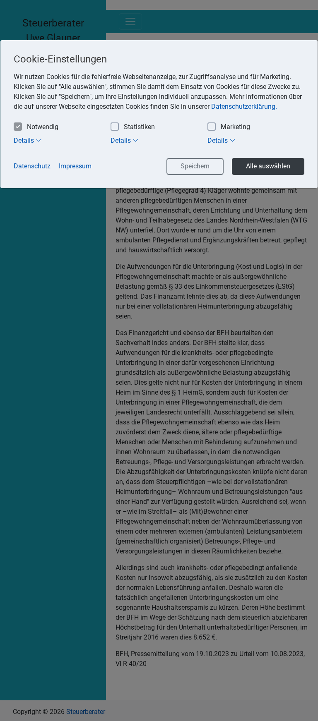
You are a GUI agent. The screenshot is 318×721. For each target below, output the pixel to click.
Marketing (235, 127)
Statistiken (139, 127)
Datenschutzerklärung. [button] (244, 106)
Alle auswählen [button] (268, 166)
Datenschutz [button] (32, 166)
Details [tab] (25, 140)
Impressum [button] (75, 166)
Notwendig (42, 127)
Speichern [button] (195, 166)
